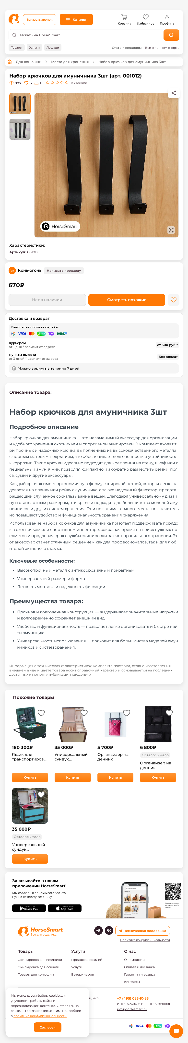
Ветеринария (82, 974)
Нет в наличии (47, 299)
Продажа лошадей (86, 960)
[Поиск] (171, 35)
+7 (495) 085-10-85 (133, 998)
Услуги (76, 967)
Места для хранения (70, 62)
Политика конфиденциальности (145, 940)
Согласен (48, 1027)
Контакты (132, 982)
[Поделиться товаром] (174, 93)
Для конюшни (29, 62)
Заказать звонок (39, 19)
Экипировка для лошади (38, 967)
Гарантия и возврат (140, 974)
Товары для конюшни (36, 974)
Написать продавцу (64, 270)
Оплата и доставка (139, 967)
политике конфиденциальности (40, 1016)
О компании (134, 960)
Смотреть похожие (126, 299)
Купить (30, 777)
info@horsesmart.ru (132, 1009)
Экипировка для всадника (40, 960)
